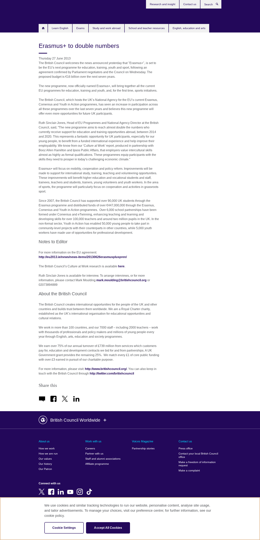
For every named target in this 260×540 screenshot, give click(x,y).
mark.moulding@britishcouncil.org (121, 280)
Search (219, 5)
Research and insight (162, 4)
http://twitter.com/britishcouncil (112, 373)
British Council (50, 15)
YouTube (71, 489)
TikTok (90, 489)
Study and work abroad (106, 28)
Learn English (60, 28)
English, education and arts (189, 28)
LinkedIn (61, 489)
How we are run (48, 453)
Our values (45, 458)
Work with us (93, 441)
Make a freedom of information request (197, 464)
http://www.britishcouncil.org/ (106, 369)
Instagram (80, 489)
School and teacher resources (146, 28)
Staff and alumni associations (102, 458)
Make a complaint (189, 470)
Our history (45, 463)
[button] (130, 420)
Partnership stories (143, 448)
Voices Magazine (142, 441)
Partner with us (94, 453)
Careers (90, 448)
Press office (186, 448)
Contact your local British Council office (198, 455)
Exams (80, 28)
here (121, 266)
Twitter (42, 489)
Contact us (189, 4)
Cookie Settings (64, 527)
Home (43, 28)
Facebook (52, 489)
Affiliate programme (97, 463)
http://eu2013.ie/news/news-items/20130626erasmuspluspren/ (83, 257)
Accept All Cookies (108, 527)
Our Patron (45, 469)
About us (44, 441)
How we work (47, 448)
